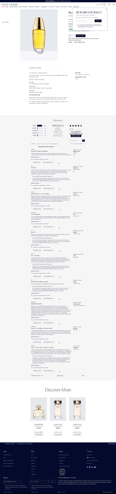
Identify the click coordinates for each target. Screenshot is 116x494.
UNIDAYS (33, 474)
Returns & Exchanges (8, 463)
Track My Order (7, 455)
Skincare (31, 6)
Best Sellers (23, 6)
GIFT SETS (51, 6)
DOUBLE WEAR (14, 6)
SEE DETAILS (67, 1)
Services (76, 6)
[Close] (106, 9)
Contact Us (90, 463)
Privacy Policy (90, 26)
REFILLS (58, 6)
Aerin (70, 6)
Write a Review (76, 135)
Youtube (95, 467)
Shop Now (39, 434)
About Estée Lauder (64, 455)
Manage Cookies (61, 492)
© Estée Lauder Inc (108, 492)
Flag (59, 163)
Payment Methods (7, 466)
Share (70, 42)
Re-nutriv (64, 6)
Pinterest (89, 467)
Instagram (92, 467)
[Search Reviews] (83, 140)
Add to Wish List (79, 42)
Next (83, 375)
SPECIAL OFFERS (10, 443)
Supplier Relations (8, 492)
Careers (61, 463)
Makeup (37, 6)
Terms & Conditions (81, 26)
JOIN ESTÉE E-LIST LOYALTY (25, 443)
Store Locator (91, 457)
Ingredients (62, 460)
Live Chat (89, 455)
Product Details (5, 22)
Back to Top (60, 375)
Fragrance (44, 6)
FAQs (4, 457)
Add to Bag (80, 35)
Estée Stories (62, 457)
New (7, 6)
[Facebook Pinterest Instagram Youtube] (98, 466)
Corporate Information (64, 466)
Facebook (87, 467)
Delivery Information (8, 460)
